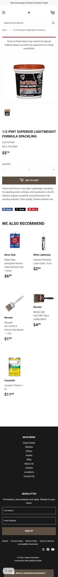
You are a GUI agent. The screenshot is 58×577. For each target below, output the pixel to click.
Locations (29, 472)
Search (5, 541)
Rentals (29, 447)
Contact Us (29, 476)
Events (29, 455)
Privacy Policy (17, 541)
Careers (29, 467)
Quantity (6, 164)
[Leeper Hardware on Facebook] (48, 549)
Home (4, 30)
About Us (29, 463)
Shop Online (29, 443)
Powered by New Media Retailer (28, 560)
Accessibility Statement (28, 544)
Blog (29, 459)
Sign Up (29, 531)
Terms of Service (47, 541)
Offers (29, 451)
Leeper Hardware (31, 557)
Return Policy (31, 541)
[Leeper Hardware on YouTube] (52, 549)
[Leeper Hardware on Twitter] (43, 549)
